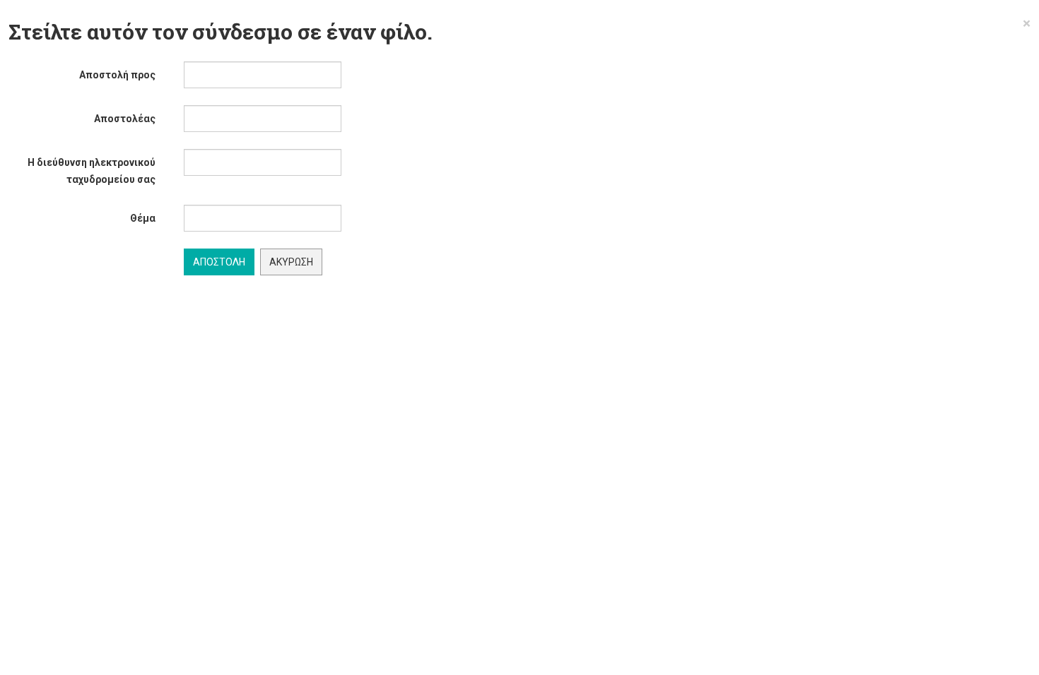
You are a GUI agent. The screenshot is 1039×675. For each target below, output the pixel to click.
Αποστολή (219, 262)
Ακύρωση (291, 262)
